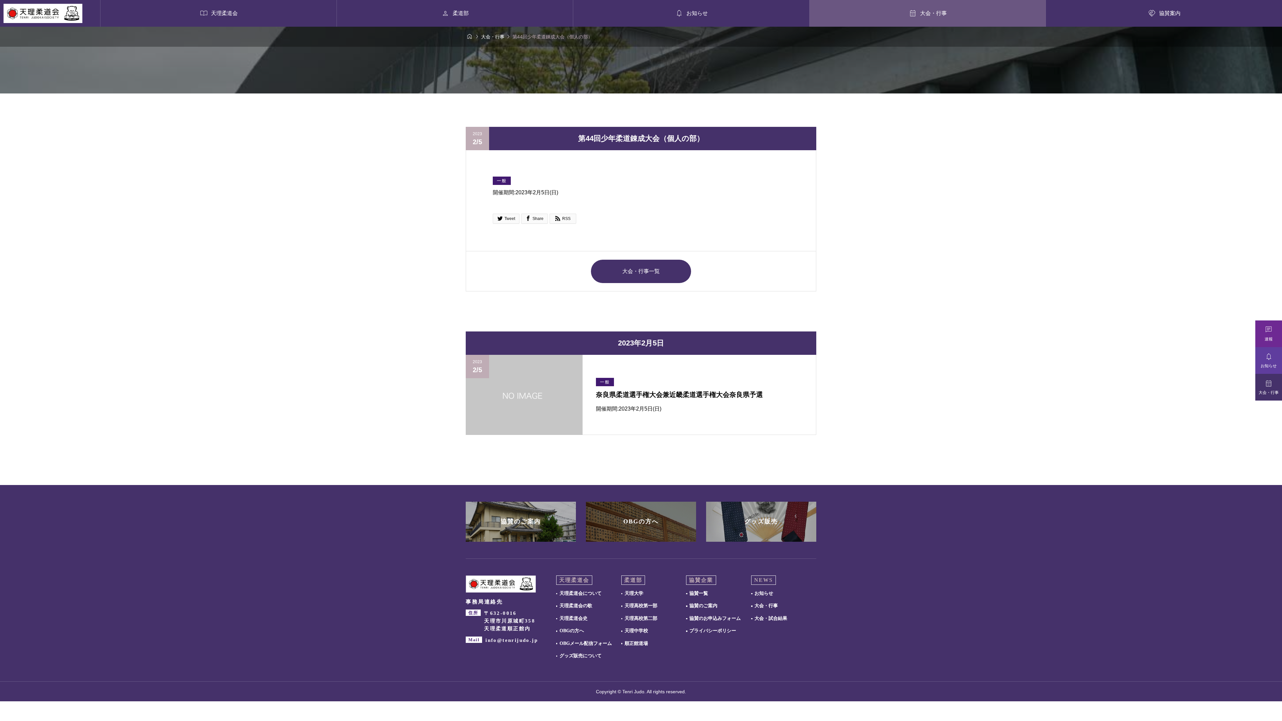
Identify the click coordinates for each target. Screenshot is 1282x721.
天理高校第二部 (641, 618)
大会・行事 (766, 605)
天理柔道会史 (574, 618)
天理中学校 (636, 630)
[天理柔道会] (42, 13)
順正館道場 (636, 643)
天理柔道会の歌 (576, 605)
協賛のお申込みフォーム (715, 618)
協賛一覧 (698, 593)
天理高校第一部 (641, 605)
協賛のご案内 (703, 605)
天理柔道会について (581, 593)
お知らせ (764, 593)
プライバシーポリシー (712, 630)
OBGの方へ (572, 630)
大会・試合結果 (771, 618)
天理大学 (634, 593)
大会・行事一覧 (641, 271)
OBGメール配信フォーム (586, 643)
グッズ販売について (581, 655)
